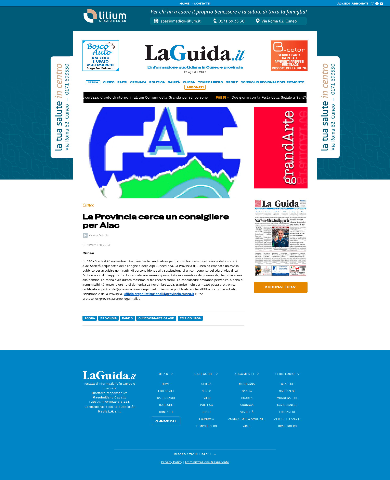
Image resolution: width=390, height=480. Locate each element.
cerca (93, 82)
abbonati (360, 3)
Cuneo (206, 391)
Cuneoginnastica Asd (156, 318)
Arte (246, 426)
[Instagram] (372, 3)
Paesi (206, 397)
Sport (206, 412)
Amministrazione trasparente (207, 462)
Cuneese (287, 383)
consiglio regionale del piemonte (272, 82)
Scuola (246, 397)
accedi (343, 3)
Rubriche (166, 404)
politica (157, 82)
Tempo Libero (206, 426)
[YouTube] (381, 3)
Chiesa (206, 383)
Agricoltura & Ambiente (246, 418)
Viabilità (247, 412)
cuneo (109, 82)
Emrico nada (190, 318)
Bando (127, 318)
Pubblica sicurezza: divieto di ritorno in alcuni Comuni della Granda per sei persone (121, 97)
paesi (122, 82)
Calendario (166, 397)
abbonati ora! (281, 287)
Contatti (166, 412)
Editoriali (166, 391)
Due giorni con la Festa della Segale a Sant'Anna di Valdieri (268, 97)
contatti (202, 3)
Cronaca (247, 404)
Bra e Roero (287, 426)
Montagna (247, 383)
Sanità (247, 391)
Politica (206, 404)
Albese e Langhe (287, 418)
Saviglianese (287, 404)
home (185, 3)
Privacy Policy (171, 462)
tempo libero (210, 82)
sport (232, 82)
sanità (174, 82)
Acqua (89, 318)
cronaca (138, 82)
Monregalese (287, 397)
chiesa (189, 82)
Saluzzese (287, 391)
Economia (206, 418)
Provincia (108, 318)
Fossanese (287, 412)
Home (166, 383)
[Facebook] (377, 3)
